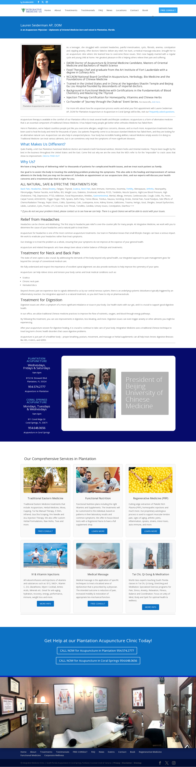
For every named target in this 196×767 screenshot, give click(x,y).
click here (156, 102)
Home (47, 10)
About (58, 10)
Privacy (116, 763)
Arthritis (150, 188)
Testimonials (88, 10)
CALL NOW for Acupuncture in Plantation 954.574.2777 (97, 650)
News (109, 10)
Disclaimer (127, 763)
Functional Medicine (31, 755)
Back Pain (25, 188)
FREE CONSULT (168, 10)
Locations (121, 10)
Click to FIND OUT (51, 156)
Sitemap (137, 763)
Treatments (71, 10)
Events (111, 751)
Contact (134, 10)
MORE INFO (45, 603)
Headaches (36, 188)
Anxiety (52, 188)
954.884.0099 (28, 2)
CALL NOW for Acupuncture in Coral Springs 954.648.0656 (98, 661)
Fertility (129, 188)
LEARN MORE (98, 531)
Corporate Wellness (54, 755)
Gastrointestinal (100, 195)
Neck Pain (85, 188)
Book (145, 10)
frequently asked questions (161, 111)
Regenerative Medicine (150, 751)
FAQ (101, 10)
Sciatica (76, 188)
